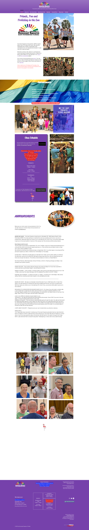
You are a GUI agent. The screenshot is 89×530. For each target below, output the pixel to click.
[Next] (72, 118)
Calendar (21, 62)
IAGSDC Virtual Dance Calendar (24, 145)
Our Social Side (24, 55)
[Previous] (16, 118)
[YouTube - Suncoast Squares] (71, 498)
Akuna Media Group (70, 515)
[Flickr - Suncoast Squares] (73, 498)
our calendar (80, 252)
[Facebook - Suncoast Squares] (69, 498)
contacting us (22, 229)
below (34, 58)
